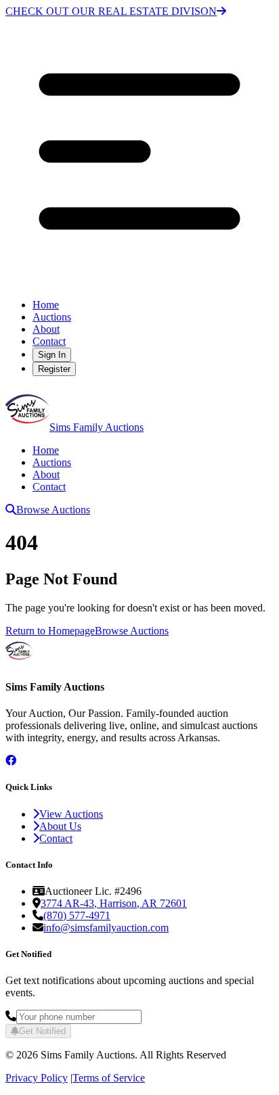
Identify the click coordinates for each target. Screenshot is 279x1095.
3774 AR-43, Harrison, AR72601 (114, 903)
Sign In (52, 355)
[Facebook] (10, 760)
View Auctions (71, 814)
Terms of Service (108, 1078)
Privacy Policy (36, 1078)
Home (46, 304)
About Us (60, 826)
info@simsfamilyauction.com (106, 927)
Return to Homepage (50, 630)
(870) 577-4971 (76, 915)
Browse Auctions (53, 509)
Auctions (52, 317)
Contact (49, 341)
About (46, 329)
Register (54, 369)
